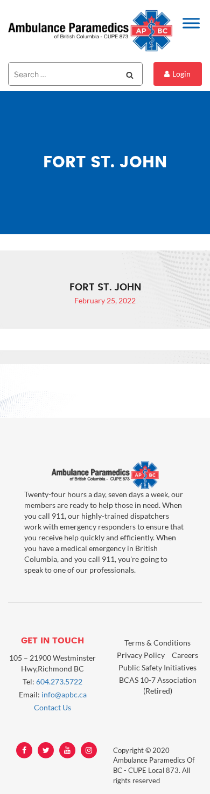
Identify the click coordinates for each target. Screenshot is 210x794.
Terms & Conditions (157, 642)
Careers (185, 655)
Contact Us (52, 707)
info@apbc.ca (64, 694)
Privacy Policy (141, 655)
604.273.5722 (59, 681)
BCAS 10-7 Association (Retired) (158, 685)
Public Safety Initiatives (157, 667)
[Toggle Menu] (191, 23)
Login (181, 73)
